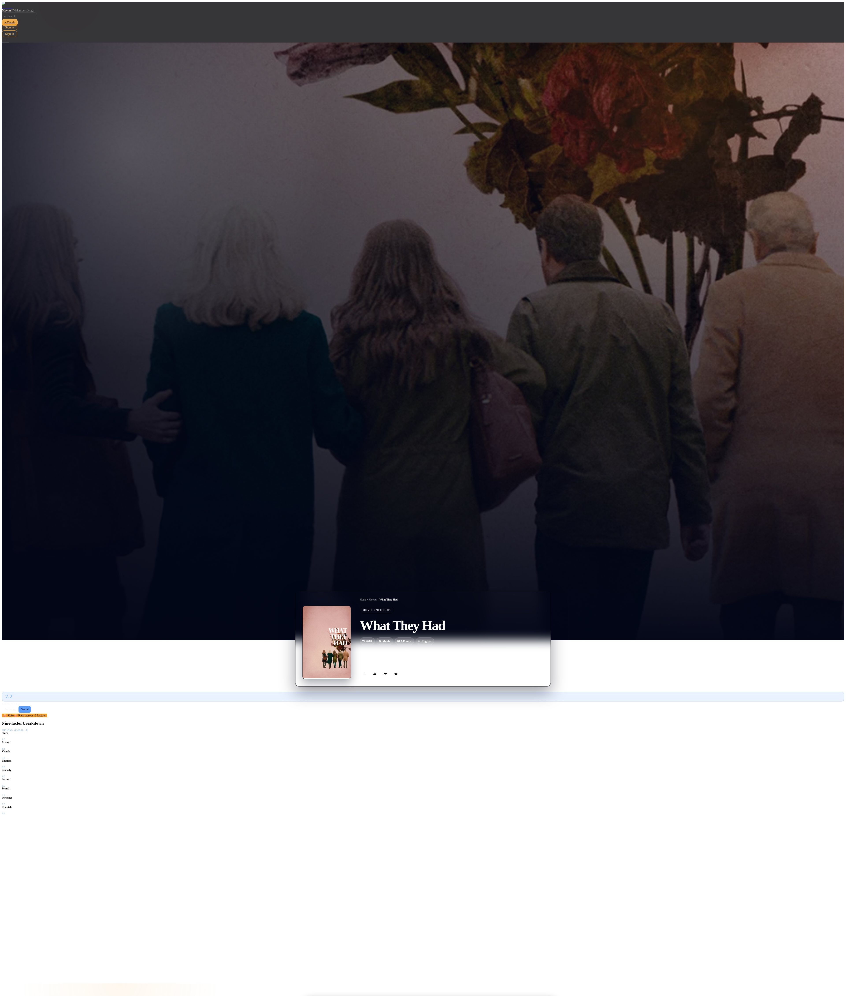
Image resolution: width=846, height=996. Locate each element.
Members (21, 10)
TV (13, 10)
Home (363, 599)
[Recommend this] (374, 674)
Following (10, 709)
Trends (9, 22)
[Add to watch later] (364, 674)
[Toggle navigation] (5, 40)
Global (25, 709)
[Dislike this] (385, 674)
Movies (6, 10)
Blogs (30, 10)
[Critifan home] (423, 5)
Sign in (9, 27)
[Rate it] (395, 674)
